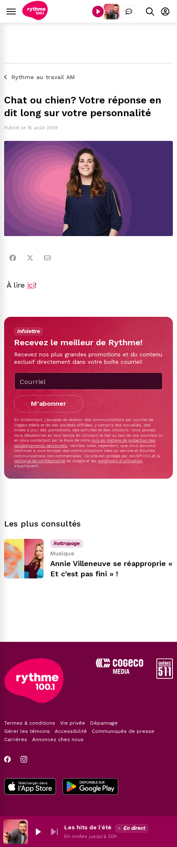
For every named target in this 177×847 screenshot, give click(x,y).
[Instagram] (24, 759)
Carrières (15, 739)
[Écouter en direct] (98, 11)
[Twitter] (30, 258)
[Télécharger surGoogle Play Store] (90, 787)
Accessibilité (71, 731)
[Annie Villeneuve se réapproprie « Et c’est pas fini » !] (24, 558)
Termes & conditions (29, 723)
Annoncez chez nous (58, 739)
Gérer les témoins (27, 731)
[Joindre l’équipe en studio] (129, 11)
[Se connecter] (165, 11)
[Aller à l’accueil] (35, 18)
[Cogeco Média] (119, 672)
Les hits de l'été (88, 827)
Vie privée (72, 723)
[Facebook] (12, 258)
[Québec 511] (164, 677)
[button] (38, 832)
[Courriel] (47, 258)
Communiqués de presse (123, 731)
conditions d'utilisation (120, 461)
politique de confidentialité (39, 461)
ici (31, 285)
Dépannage (104, 723)
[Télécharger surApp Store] (30, 787)
